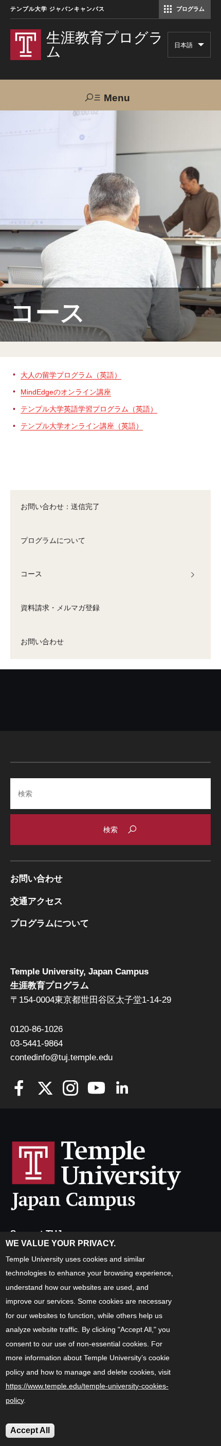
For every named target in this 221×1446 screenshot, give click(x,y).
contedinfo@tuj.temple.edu (61, 1057)
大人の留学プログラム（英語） (71, 375)
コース (31, 574)
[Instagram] (71, 1089)
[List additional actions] (201, 47)
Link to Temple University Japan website (113, 1175)
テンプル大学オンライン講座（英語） (82, 426)
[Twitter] (45, 1089)
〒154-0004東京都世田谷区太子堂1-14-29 (90, 1000)
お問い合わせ (42, 641)
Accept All (30, 1430)
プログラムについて (53, 540)
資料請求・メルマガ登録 (60, 608)
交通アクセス (36, 901)
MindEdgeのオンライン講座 (66, 392)
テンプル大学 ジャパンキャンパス (57, 9)
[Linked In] (122, 1089)
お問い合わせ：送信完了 (60, 506)
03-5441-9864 (36, 1043)
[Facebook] (19, 1089)
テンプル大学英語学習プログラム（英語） (89, 409)
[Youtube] (96, 1089)
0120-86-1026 (36, 1029)
